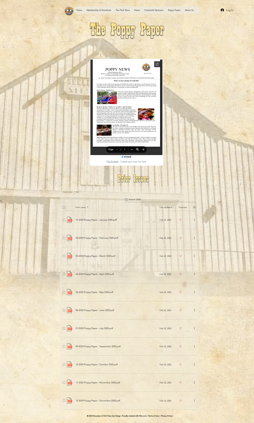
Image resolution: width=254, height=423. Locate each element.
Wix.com (142, 416)
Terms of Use (153, 416)
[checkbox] (64, 207)
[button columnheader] (194, 207)
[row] (129, 207)
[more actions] (194, 219)
